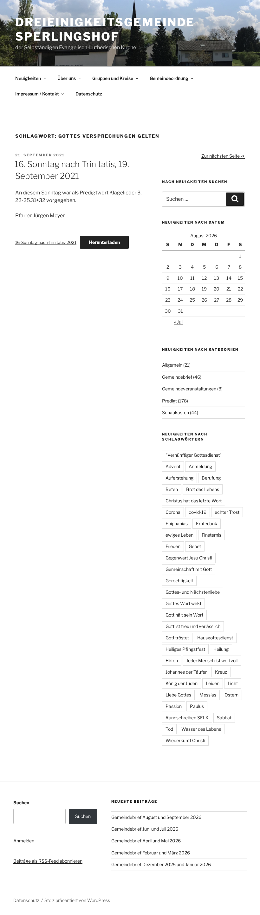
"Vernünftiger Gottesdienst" (194, 455)
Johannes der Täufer (186, 672)
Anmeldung (200, 466)
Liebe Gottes (178, 694)
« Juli (178, 321)
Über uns (66, 78)
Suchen (21, 802)
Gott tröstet (177, 637)
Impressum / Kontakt (37, 93)
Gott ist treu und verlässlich (193, 626)
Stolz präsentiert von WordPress (77, 900)
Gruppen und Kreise (112, 78)
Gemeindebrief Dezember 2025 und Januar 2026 (161, 864)
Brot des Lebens (202, 489)
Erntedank (206, 523)
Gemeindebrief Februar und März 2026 (150, 852)
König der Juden (182, 683)
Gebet (195, 546)
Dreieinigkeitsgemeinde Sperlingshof (105, 29)
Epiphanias (177, 523)
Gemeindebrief (177, 377)
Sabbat (224, 717)
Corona (173, 512)
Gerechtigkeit (179, 580)
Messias (207, 694)
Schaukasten (175, 412)
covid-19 (197, 512)
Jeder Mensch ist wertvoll (211, 660)
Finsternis (211, 535)
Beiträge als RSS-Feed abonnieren (47, 861)
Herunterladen (104, 242)
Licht (233, 683)
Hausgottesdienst (215, 637)
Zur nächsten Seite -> (223, 156)
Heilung (221, 649)
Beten (172, 489)
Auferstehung (179, 477)
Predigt (169, 400)
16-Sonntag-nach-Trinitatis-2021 (45, 242)
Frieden (173, 546)
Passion (174, 706)
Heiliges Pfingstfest (185, 649)
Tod (169, 729)
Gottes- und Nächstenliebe (193, 592)
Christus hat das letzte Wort (194, 500)
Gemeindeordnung (169, 78)
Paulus (197, 706)
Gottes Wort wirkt (183, 603)
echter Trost (227, 512)
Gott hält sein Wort (184, 615)
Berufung (211, 477)
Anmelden (23, 840)
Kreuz (221, 672)
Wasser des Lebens (201, 729)
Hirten (172, 660)
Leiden (212, 683)
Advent (173, 466)
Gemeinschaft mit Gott (189, 569)
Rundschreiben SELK (187, 717)
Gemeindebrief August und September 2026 (156, 817)
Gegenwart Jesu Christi (189, 557)
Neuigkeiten (28, 78)
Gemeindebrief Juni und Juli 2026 (144, 829)
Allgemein (172, 365)
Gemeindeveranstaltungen (189, 388)
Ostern (231, 694)
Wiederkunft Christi (185, 740)
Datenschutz (88, 93)
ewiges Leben (179, 535)
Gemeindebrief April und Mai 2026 (146, 840)
